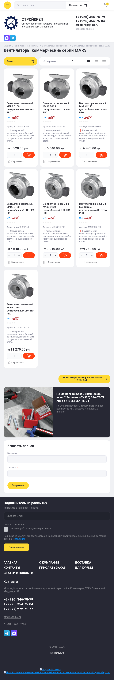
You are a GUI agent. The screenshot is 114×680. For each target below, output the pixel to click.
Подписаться (16, 547)
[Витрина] (88, 61)
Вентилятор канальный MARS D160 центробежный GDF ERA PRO (20, 208)
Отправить (18, 485)
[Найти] (18, 5)
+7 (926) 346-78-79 (90, 17)
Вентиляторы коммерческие (55, 46)
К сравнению (17, 161)
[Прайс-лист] (104, 61)
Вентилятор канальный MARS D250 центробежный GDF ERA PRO (93, 208)
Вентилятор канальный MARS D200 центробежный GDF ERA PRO (56, 208)
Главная (7, 46)
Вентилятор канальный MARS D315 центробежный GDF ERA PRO (20, 309)
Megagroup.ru (57, 653)
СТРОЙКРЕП (32, 19)
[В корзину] (29, 155)
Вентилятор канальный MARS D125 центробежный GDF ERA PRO (56, 108)
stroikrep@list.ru (87, 25)
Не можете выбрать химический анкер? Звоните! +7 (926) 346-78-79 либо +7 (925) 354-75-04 (80, 397)
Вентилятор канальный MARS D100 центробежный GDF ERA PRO (20, 108)
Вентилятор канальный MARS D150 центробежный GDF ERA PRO (93, 108)
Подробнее (19, 539)
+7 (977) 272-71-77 (18, 609)
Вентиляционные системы (26, 46)
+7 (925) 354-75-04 (90, 21)
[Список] (96, 61)
